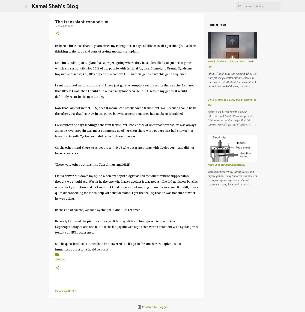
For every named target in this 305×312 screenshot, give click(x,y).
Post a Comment (65, 290)
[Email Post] (57, 256)
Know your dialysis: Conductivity (226, 164)
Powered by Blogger (155, 307)
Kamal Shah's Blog (55, 6)
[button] (57, 33)
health (60, 259)
